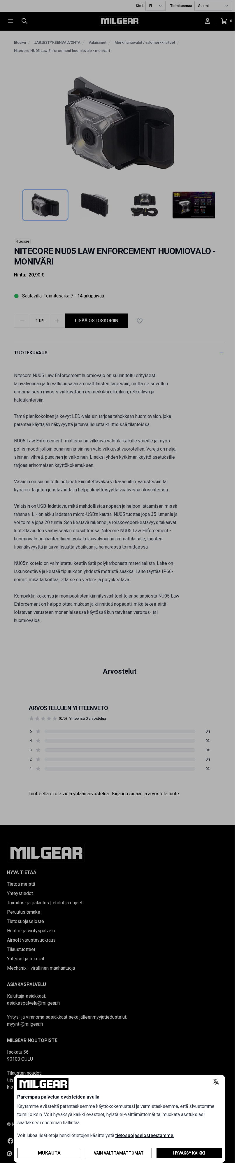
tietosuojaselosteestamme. (144, 1135)
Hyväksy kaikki (189, 1153)
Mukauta (49, 1153)
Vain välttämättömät (119, 1153)
